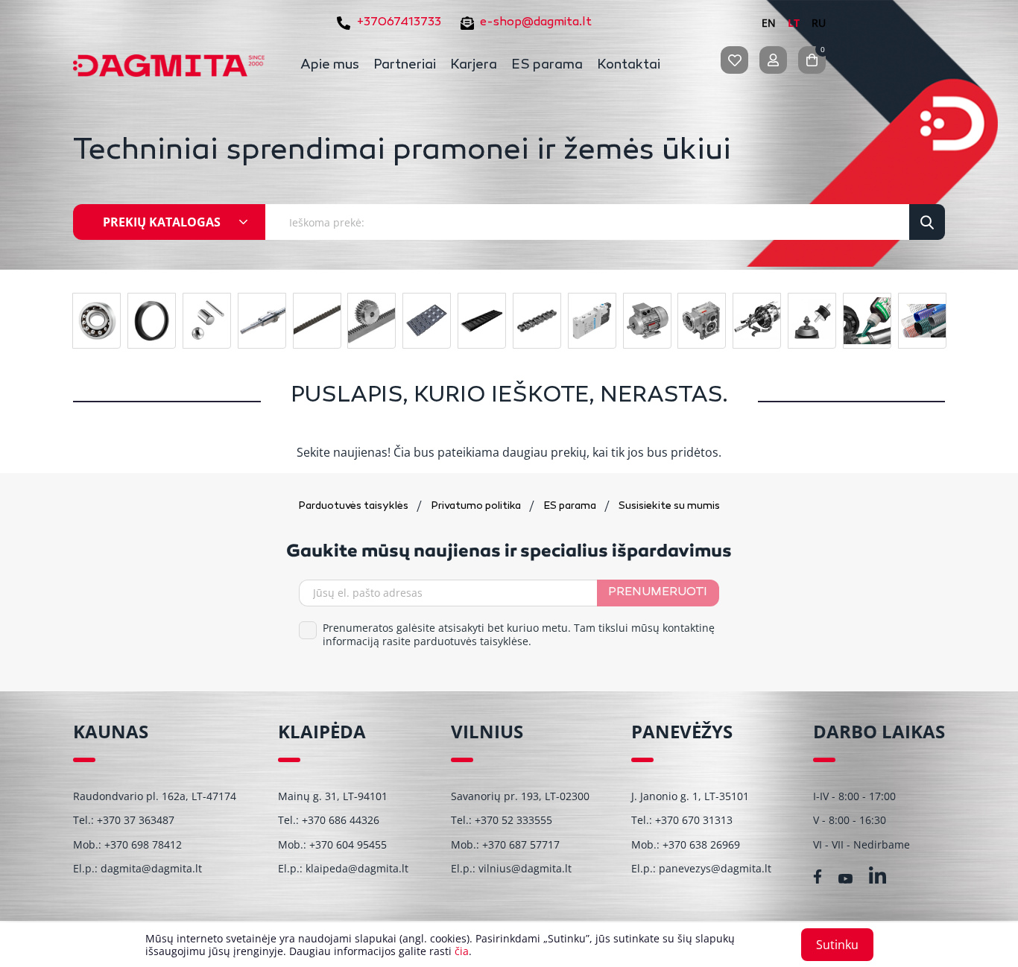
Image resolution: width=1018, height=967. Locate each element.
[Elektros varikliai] (647, 321)
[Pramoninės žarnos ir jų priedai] (922, 321)
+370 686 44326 (340, 820)
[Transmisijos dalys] (371, 321)
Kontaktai (628, 65)
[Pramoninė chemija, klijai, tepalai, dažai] (867, 321)
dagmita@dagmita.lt (151, 868)
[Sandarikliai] (151, 321)
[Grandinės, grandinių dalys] (536, 321)
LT (794, 23)
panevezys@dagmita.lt (715, 868)
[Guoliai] (96, 321)
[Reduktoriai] (701, 321)
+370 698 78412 (143, 844)
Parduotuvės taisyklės (354, 506)
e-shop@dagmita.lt (536, 23)
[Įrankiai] (756, 321)
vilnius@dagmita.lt (525, 868)
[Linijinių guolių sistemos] (261, 321)
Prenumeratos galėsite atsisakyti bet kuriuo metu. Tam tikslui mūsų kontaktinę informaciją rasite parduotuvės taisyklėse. (519, 634)
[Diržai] (317, 321)
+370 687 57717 (521, 844)
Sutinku (837, 944)
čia (462, 951)
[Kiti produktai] (811, 321)
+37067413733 (398, 23)
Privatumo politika (477, 506)
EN (769, 23)
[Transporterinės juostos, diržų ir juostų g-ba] (481, 321)
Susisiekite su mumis (669, 506)
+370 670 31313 (694, 820)
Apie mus (329, 65)
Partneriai (404, 65)
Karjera (473, 65)
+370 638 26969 (701, 844)
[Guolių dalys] (206, 321)
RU (819, 23)
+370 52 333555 (513, 820)
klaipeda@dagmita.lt (357, 868)
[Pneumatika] (592, 321)
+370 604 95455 (348, 844)
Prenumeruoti (657, 593)
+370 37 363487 (135, 820)
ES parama (547, 65)
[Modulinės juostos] (426, 321)
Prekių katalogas (162, 222)
